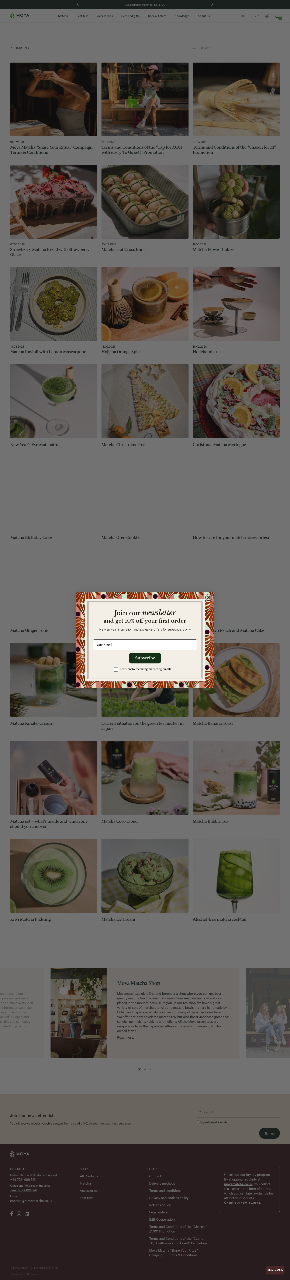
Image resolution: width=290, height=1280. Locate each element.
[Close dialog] (209, 597)
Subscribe (145, 658)
